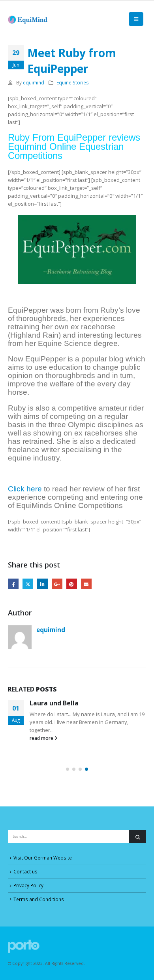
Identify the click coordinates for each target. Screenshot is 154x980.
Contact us (25, 871)
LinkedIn (42, 584)
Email (86, 584)
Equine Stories (72, 82)
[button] (67, 769)
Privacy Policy (28, 885)
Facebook (13, 584)
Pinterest (71, 584)
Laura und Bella (54, 703)
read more (42, 738)
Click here (25, 489)
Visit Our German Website (42, 857)
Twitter (28, 584)
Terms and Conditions (38, 899)
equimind (33, 82)
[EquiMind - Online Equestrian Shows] (29, 19)
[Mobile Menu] (136, 19)
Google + (57, 584)
